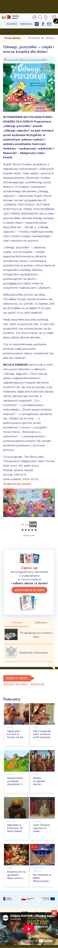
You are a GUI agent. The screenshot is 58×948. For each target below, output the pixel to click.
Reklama (26, 24)
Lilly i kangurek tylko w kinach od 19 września (42, 734)
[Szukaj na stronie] (40, 17)
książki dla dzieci (17, 684)
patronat (38, 684)
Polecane (17, 622)
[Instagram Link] (37, 23)
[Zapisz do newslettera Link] (49, 23)
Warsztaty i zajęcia (39, 869)
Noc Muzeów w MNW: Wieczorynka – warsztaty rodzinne (42, 881)
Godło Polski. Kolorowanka (33, 652)
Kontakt (12, 24)
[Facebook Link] (43, 23)
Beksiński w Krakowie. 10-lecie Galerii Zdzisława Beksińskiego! (15, 831)
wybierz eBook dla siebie (29, 589)
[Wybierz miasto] (47, 17)
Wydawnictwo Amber (17, 483)
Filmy (10, 727)
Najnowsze (41, 622)
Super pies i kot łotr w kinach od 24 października (15, 736)
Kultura (11, 821)
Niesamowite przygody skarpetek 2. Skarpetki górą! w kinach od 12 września (16, 785)
